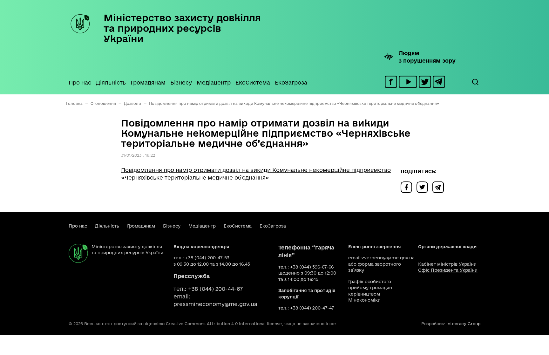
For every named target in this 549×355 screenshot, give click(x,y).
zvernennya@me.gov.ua (388, 257)
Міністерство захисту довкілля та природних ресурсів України (182, 28)
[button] (475, 82)
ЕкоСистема (252, 82)
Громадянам (148, 82)
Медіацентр (214, 82)
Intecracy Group (463, 323)
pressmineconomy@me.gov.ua (215, 304)
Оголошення (103, 103)
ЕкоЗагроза (291, 82)
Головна (74, 103)
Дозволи (132, 103)
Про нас (80, 82)
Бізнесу (181, 82)
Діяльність (111, 82)
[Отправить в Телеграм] (439, 186)
